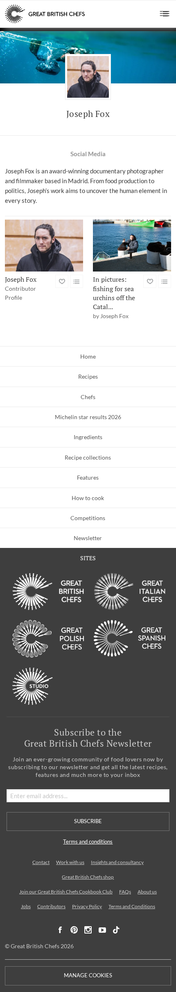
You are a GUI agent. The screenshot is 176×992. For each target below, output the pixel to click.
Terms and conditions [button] (88, 841)
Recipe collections (88, 457)
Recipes (88, 376)
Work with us (70, 862)
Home (88, 356)
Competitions (87, 517)
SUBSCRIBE (88, 821)
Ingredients (88, 436)
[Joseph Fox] (44, 246)
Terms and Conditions (131, 906)
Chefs (88, 396)
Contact (41, 862)
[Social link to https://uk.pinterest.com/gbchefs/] (74, 930)
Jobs (26, 906)
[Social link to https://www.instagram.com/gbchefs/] (88, 930)
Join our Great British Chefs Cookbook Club (66, 892)
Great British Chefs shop (88, 877)
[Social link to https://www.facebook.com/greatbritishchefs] (60, 930)
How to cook (88, 497)
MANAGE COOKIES (88, 975)
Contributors (51, 906)
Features (88, 477)
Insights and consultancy (117, 862)
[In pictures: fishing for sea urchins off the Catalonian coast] (132, 246)
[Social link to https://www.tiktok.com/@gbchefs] (116, 930)
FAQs (125, 892)
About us (147, 892)
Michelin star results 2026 (88, 416)
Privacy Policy (87, 906)
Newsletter (88, 537)
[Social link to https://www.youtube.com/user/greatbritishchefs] (102, 930)
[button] (165, 14)
